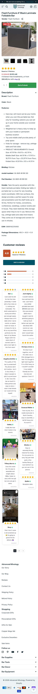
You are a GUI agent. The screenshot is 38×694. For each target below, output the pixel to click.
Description (7, 92)
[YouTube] (13, 652)
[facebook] (17, 652)
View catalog (3, 7)
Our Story (5, 568)
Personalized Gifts (9, 619)
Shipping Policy (7, 592)
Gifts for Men (7, 625)
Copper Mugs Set (8, 631)
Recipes (5, 580)
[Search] (7, 6)
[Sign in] (31, 6)
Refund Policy (7, 598)
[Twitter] (22, 652)
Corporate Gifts (8, 613)
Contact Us (6, 586)
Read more (30, 1)
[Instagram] (3, 652)
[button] (2, 1)
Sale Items (6, 643)
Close (19, 657)
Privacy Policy (7, 605)
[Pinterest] (8, 652)
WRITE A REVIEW (19, 262)
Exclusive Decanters (9, 637)
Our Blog (5, 574)
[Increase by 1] (7, 83)
